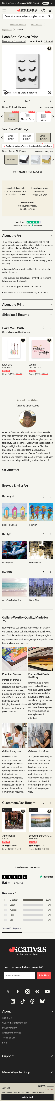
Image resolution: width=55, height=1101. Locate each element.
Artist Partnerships (11, 1032)
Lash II (32, 364)
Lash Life (7, 364)
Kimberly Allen (35, 367)
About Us (7, 1017)
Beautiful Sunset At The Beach (41, 835)
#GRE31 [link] (20, 29)
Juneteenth (8, 835)
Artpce (5, 838)
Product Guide (46, 107)
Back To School (36, 24)
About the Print (12, 304)
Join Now (44, 975)
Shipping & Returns (15, 315)
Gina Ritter (7, 367)
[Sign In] (43, 10)
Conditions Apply (27, 209)
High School (7, 29)
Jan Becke (33, 838)
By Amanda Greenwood (14, 41)
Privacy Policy (9, 1027)
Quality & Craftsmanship (14, 1022)
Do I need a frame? (44, 151)
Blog (4, 1042)
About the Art (11, 235)
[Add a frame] (10, 92)
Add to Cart (27, 1097)
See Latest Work (10, 469)
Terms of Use (9, 1037)
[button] (11, 117)
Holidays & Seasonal (18, 24)
